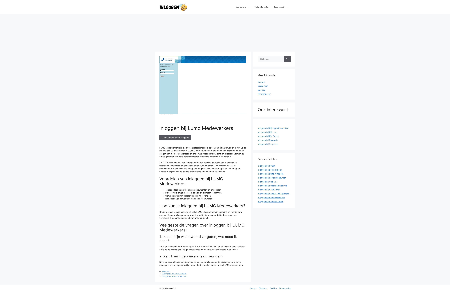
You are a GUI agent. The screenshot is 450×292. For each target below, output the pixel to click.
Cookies (261, 90)
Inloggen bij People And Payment (273, 194)
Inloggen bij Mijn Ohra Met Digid (174, 276)
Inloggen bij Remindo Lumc (270, 202)
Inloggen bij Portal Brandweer (272, 178)
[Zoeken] (287, 59)
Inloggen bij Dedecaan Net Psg (272, 186)
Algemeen (166, 271)
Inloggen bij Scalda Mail (269, 190)
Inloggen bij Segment (268, 144)
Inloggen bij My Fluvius (268, 136)
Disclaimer (263, 86)
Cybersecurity (279, 7)
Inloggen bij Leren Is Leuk (270, 170)
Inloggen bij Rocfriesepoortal (271, 198)
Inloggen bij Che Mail (267, 182)
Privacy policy (264, 94)
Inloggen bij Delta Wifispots (270, 174)
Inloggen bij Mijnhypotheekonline (273, 128)
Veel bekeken (241, 7)
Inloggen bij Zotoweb (268, 140)
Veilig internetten (262, 7)
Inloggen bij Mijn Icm (267, 132)
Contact (261, 82)
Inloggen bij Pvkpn (266, 166)
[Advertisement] (225, 31)
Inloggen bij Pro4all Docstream (174, 274)
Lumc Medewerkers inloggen (175, 137)
